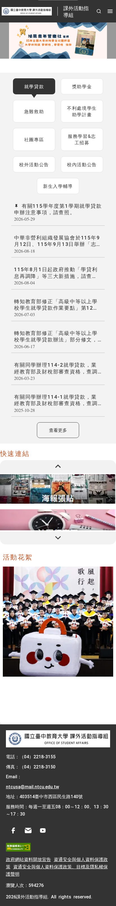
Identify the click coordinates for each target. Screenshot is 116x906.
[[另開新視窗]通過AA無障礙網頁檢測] (18, 847)
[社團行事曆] (58, 524)
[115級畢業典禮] (58, 622)
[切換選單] (110, 11)
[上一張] (58, 466)
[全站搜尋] (99, 11)
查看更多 (58, 430)
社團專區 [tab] (34, 139)
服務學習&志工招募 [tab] (82, 139)
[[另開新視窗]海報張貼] (58, 489)
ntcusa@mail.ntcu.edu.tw (32, 786)
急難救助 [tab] (34, 111)
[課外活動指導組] (58, 739)
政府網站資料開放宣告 (28, 859)
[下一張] (58, 538)
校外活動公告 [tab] (34, 164)
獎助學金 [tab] (82, 86)
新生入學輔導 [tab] (58, 186)
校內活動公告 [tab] (82, 164)
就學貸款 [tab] (34, 86)
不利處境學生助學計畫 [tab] (82, 111)
